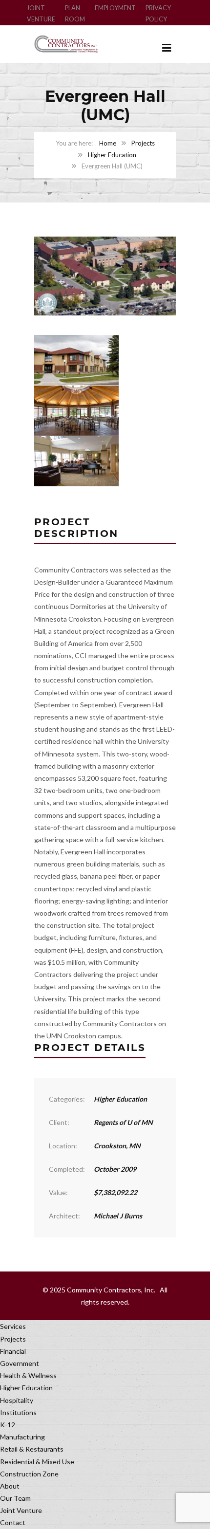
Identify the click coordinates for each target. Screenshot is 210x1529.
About (10, 1486)
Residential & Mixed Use (37, 1461)
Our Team (15, 1498)
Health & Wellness (28, 1375)
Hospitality (16, 1400)
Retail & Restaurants (31, 1449)
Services (13, 1326)
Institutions (18, 1412)
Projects (143, 143)
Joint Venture (21, 1510)
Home (107, 143)
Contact (12, 1522)
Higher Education (112, 155)
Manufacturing (22, 1437)
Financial (13, 1351)
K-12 (7, 1424)
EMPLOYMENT (115, 8)
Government (19, 1363)
